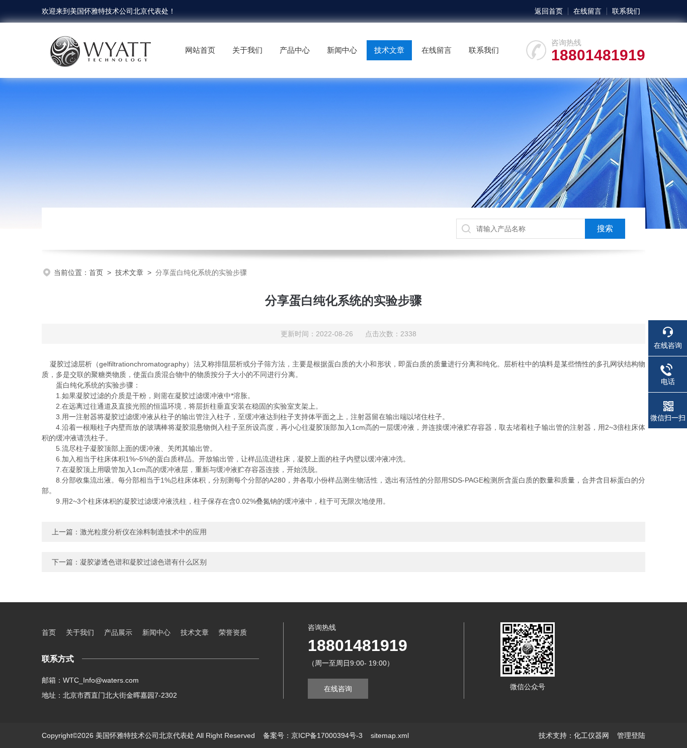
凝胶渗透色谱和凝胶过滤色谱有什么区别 (143, 562)
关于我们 (247, 50)
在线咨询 (338, 689)
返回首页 (549, 11)
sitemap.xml (390, 735)
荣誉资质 (233, 632)
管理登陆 (631, 735)
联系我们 (626, 11)
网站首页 (200, 50)
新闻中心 (342, 50)
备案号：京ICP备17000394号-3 (313, 735)
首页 (96, 272)
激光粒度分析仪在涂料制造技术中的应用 (143, 532)
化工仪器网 (591, 735)
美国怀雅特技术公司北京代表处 (119, 11)
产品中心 (295, 50)
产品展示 (118, 632)
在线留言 (587, 11)
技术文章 (389, 50)
